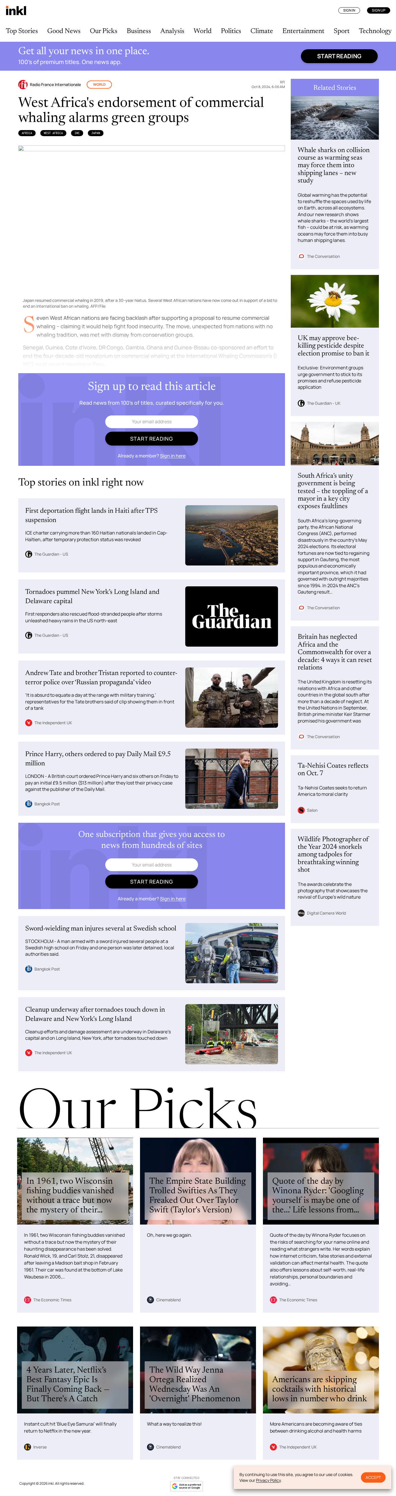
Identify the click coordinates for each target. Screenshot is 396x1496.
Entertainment (303, 31)
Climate (261, 31)
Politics (231, 31)
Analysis (172, 31)
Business (139, 31)
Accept (373, 1477)
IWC (77, 133)
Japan (95, 133)
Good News (64, 31)
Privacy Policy (268, 1480)
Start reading (339, 56)
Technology (375, 31)
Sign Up (378, 10)
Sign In (349, 10)
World (203, 31)
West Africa (53, 133)
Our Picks (103, 31)
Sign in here (173, 456)
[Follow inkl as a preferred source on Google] (186, 1486)
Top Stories (22, 31)
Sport (342, 31)
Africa (27, 133)
